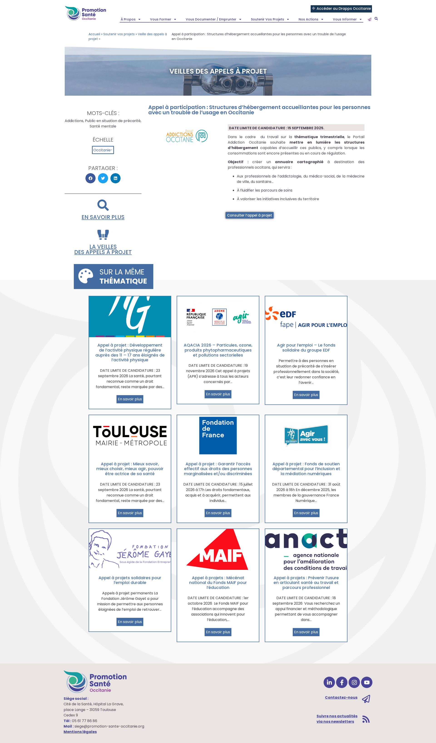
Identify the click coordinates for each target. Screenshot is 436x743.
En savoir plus (103, 217)
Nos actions (308, 19)
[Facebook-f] (341, 682)
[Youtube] (366, 682)
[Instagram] (354, 682)
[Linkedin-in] (329, 682)
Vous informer (345, 19)
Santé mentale (103, 126)
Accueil (94, 34)
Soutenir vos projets (267, 19)
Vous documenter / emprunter (211, 19)
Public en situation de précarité (113, 120)
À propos (128, 19)
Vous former (160, 19)
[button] (376, 18)
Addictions (74, 120)
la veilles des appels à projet (103, 249)
